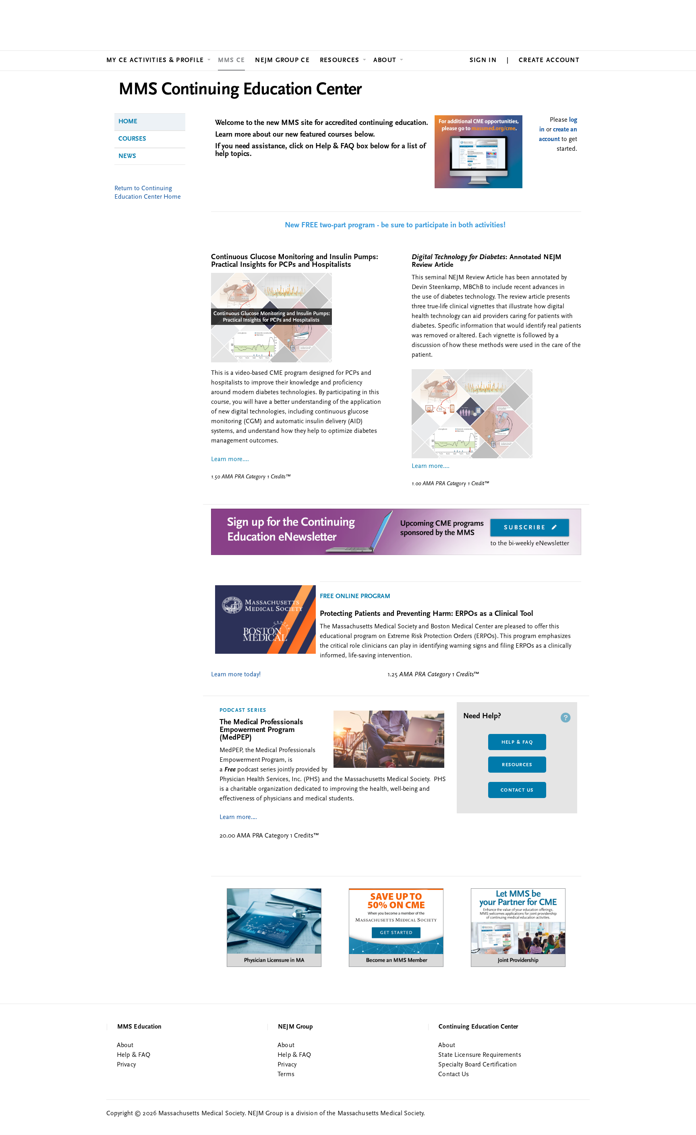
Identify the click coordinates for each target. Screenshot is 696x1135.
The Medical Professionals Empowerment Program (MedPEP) (262, 730)
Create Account (549, 60)
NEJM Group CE (282, 60)
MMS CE (231, 60)
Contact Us (517, 790)
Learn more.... (238, 817)
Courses (132, 139)
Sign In (483, 60)
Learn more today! (236, 674)
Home (127, 121)
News (127, 156)
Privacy (126, 1065)
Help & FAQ (517, 742)
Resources (340, 60)
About (384, 60)
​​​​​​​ (478, 186)
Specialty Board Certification (477, 1065)
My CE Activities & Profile (155, 60)
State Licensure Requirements (479, 1055)
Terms (286, 1074)
